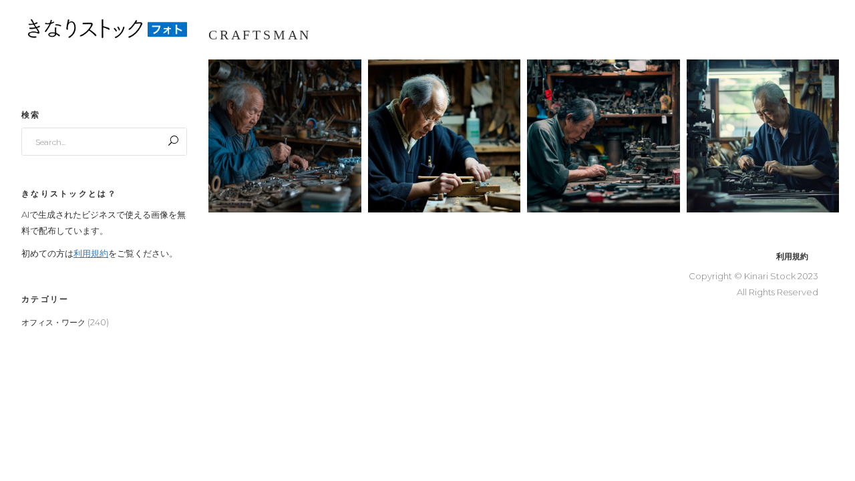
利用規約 (90, 253)
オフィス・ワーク (53, 322)
